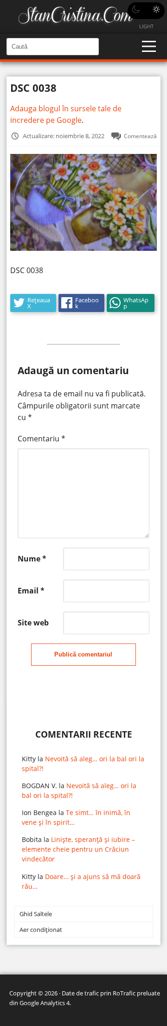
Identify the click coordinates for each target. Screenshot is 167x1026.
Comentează (140, 136)
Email (31, 591)
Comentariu (41, 438)
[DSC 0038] (83, 248)
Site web (33, 623)
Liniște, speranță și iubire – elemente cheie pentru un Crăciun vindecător (78, 849)
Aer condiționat (40, 929)
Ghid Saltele (35, 914)
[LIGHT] (146, 10)
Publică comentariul (83, 654)
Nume (32, 559)
